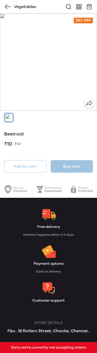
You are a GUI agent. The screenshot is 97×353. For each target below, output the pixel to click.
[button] (8, 117)
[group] (48, 62)
